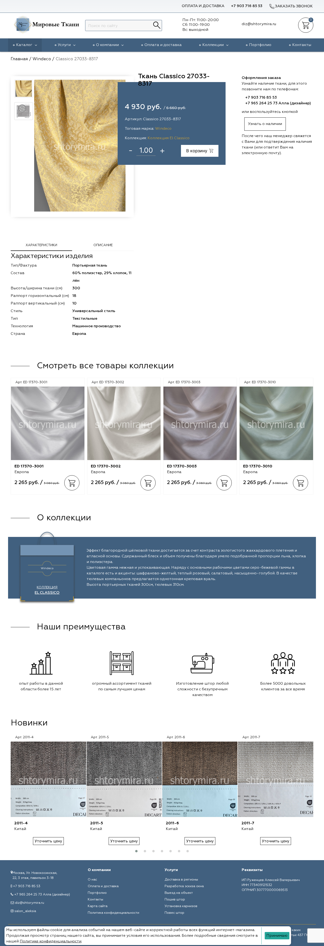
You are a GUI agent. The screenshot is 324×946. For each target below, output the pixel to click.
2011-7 (247, 823)
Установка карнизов (181, 906)
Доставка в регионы (181, 879)
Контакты (301, 45)
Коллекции (213, 45)
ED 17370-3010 (257, 466)
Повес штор (174, 912)
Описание (103, 245)
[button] (136, 851)
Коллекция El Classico (169, 138)
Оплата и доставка (203, 6)
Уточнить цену (48, 841)
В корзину (196, 150)
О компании (107, 45)
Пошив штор (175, 899)
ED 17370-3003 (182, 466)
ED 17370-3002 (106, 466)
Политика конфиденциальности (113, 912)
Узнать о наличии (265, 124)
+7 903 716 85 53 (246, 6)
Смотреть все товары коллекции (105, 366)
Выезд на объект (179, 893)
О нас (92, 879)
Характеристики (41, 245)
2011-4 (21, 823)
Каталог (24, 45)
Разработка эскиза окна (184, 886)
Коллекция (47, 590)
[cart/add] (72, 483)
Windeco (163, 129)
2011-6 (172, 823)
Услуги (64, 45)
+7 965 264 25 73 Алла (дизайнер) (278, 103)
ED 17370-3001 (29, 466)
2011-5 (96, 823)
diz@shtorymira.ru (29, 902)
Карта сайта (97, 906)
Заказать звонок (294, 6)
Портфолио (260, 45)
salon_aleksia (25, 911)
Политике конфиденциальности (50, 941)
